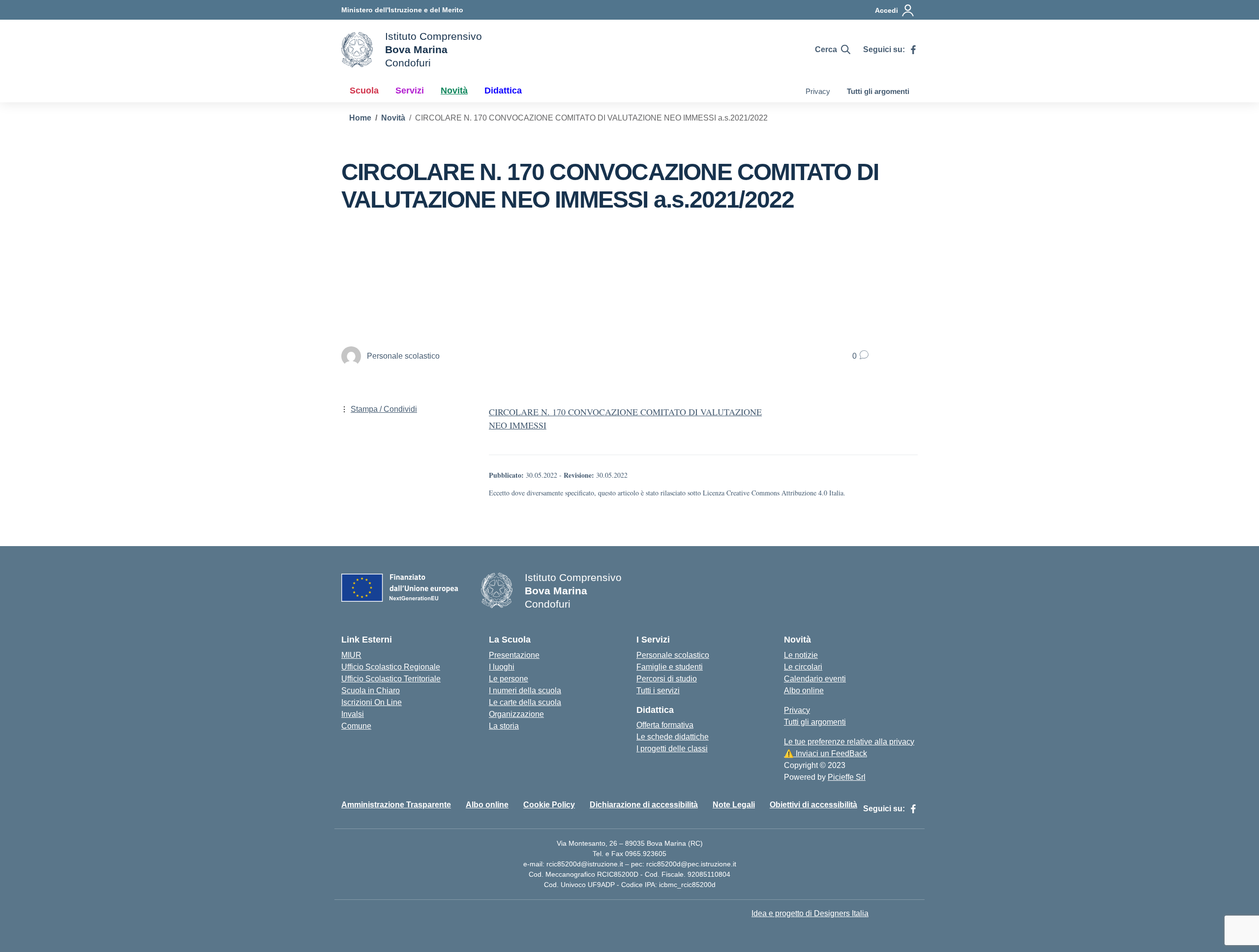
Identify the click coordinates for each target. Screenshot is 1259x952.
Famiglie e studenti (669, 667)
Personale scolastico (672, 655)
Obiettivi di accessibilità (813, 804)
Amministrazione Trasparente (396, 804)
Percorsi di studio (666, 679)
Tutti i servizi (658, 690)
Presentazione (514, 655)
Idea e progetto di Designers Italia (810, 913)
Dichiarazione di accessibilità (644, 804)
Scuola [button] (364, 90)
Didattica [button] (503, 90)
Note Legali (734, 804)
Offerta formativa (664, 725)
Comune (356, 726)
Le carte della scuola (525, 702)
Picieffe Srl (847, 777)
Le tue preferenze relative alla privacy (849, 741)
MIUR (351, 655)
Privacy (818, 91)
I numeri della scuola (525, 690)
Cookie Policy (549, 804)
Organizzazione (516, 714)
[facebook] (913, 49)
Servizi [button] (409, 90)
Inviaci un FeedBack (825, 753)
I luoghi (501, 667)
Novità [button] (454, 90)
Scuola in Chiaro (370, 690)
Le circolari (803, 667)
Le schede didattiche (672, 737)
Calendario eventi (815, 679)
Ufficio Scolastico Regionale (390, 667)
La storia (504, 726)
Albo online (804, 690)
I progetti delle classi (672, 748)
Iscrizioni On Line (371, 702)
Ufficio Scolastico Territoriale (391, 679)
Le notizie (801, 655)
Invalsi (352, 714)
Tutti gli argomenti (878, 91)
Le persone (508, 679)
